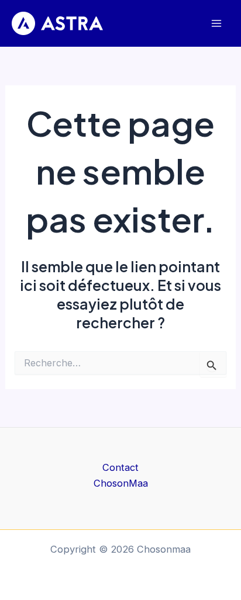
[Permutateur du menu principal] (216, 24)
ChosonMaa (121, 483)
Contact (120, 467)
